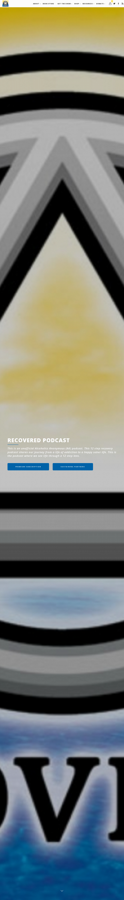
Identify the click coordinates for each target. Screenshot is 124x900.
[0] (110, 3)
